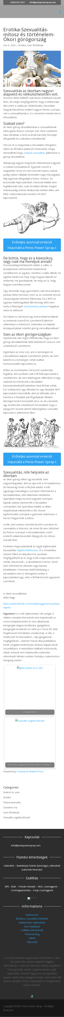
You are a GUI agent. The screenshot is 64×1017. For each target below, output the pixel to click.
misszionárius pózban (36, 306)
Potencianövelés (12, 802)
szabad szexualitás (34, 152)
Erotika (22, 45)
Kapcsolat (32, 941)
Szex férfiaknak (35, 45)
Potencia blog (32, 934)
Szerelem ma (10, 807)
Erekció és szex (11, 792)
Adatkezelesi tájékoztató (32, 922)
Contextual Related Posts (30, 771)
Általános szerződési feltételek (32, 918)
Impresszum (32, 914)
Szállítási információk (32, 930)
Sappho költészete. (27, 550)
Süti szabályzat (32, 926)
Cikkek (32, 938)
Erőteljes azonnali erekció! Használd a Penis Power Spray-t (32, 245)
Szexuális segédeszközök (16, 817)
